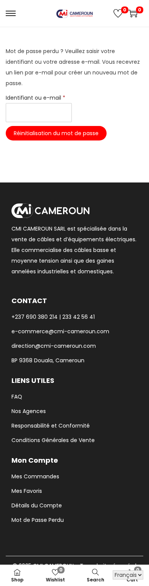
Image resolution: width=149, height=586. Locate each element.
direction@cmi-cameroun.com (53, 346)
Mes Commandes (35, 476)
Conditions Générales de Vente (53, 440)
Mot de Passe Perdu (37, 520)
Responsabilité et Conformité (50, 425)
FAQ (16, 396)
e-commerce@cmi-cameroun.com (60, 331)
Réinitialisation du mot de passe (56, 133)
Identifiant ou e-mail (38, 97)
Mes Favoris (26, 491)
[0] (118, 13)
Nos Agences (28, 411)
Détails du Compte (36, 505)
